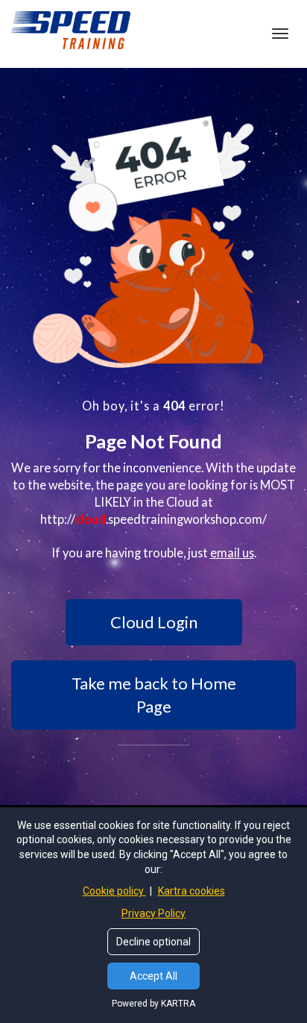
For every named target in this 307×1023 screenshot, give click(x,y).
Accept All (153, 976)
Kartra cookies (191, 891)
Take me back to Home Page (154, 694)
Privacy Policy (153, 913)
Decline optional (153, 942)
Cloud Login (153, 622)
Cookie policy (114, 891)
